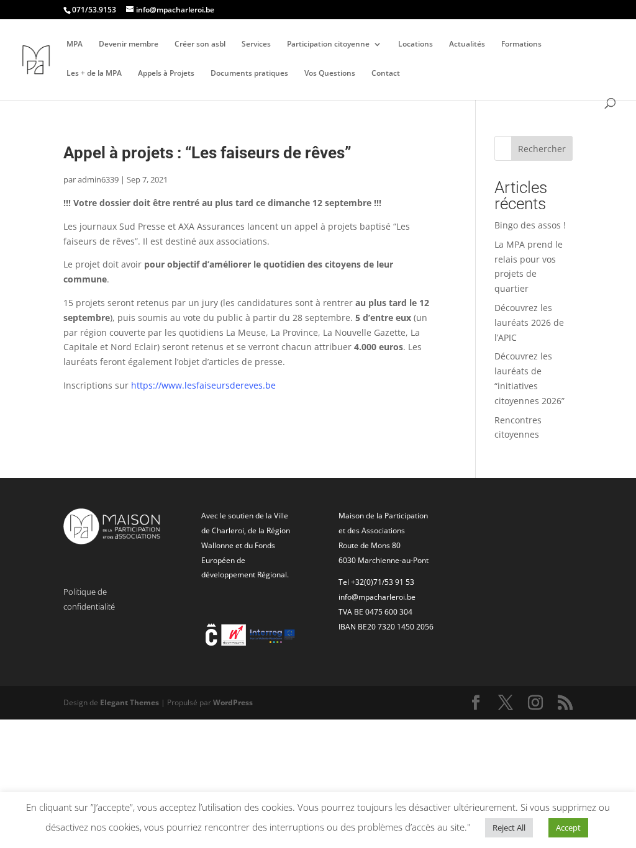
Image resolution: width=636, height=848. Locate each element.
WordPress (233, 702)
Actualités (467, 44)
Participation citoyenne (328, 44)
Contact (385, 73)
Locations (415, 44)
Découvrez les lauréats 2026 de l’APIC (529, 322)
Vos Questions (329, 73)
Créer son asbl (200, 44)
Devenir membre (128, 44)
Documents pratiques (249, 73)
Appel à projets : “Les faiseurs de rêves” (207, 152)
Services (256, 44)
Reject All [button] (509, 827)
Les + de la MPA (94, 73)
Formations (521, 44)
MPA (74, 44)
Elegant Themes (129, 702)
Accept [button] (568, 827)
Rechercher (542, 149)
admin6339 (98, 179)
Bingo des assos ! (530, 225)
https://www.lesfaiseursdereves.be (203, 385)
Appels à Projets (166, 73)
